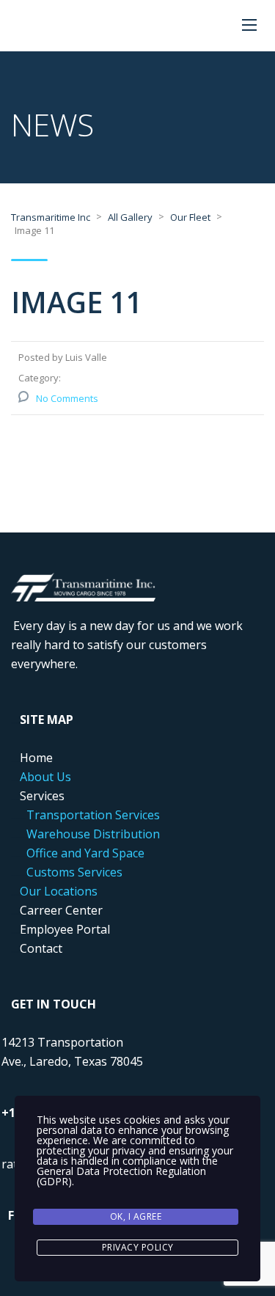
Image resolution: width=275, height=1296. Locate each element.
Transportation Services (93, 815)
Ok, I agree (136, 1216)
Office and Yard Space (85, 853)
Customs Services (74, 872)
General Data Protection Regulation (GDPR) (121, 1176)
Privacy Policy (138, 1247)
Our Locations (59, 891)
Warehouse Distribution (93, 834)
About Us (45, 777)
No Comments (67, 398)
